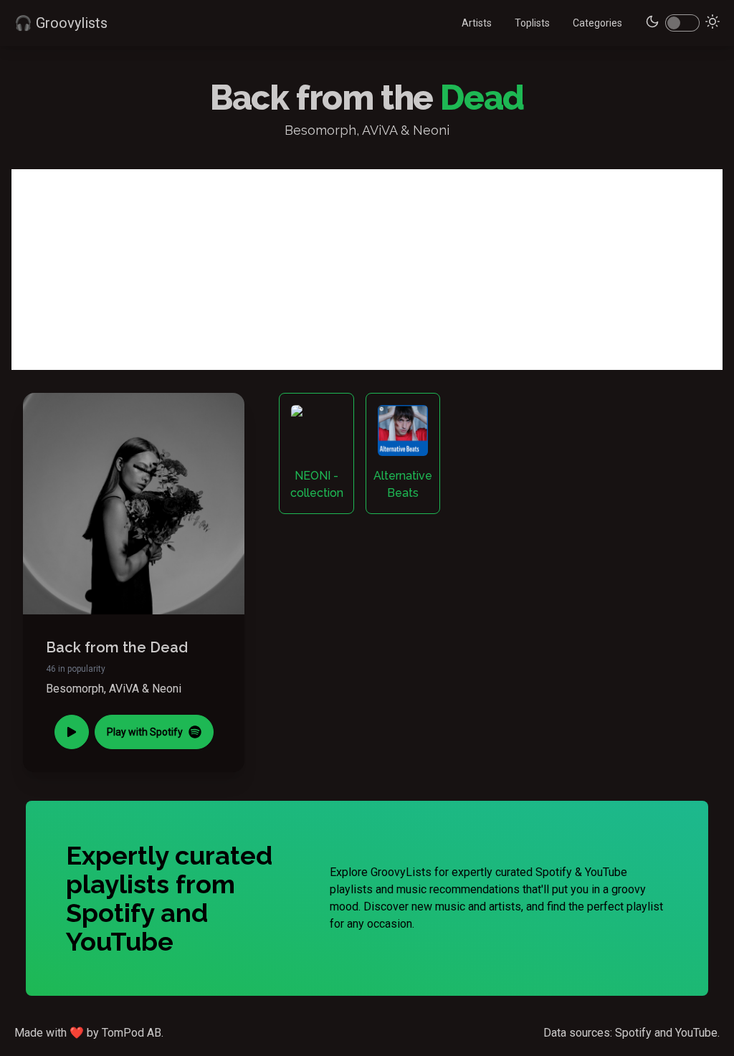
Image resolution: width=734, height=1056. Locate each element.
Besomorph (75, 688)
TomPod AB (131, 1033)
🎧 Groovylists (61, 23)
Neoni (166, 688)
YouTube (696, 1033)
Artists (477, 23)
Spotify (633, 1033)
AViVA (124, 688)
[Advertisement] (367, 269)
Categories (597, 23)
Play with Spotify (145, 732)
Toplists (532, 23)
